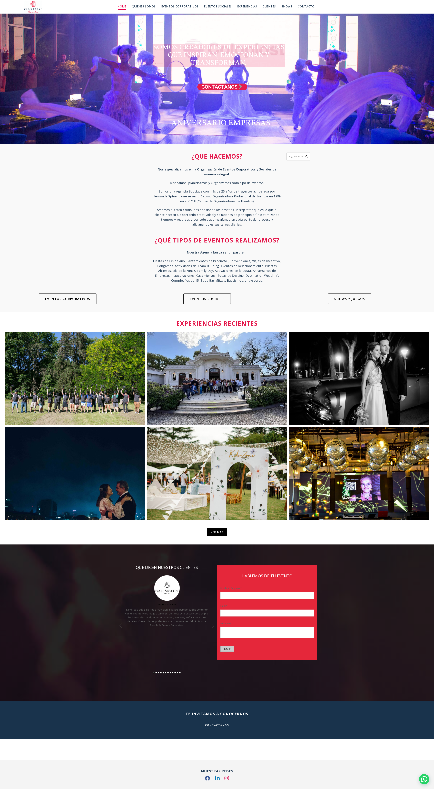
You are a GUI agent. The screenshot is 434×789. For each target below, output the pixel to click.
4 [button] (161, 673)
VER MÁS (217, 532)
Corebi (217, 416)
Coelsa (74, 416)
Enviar (227, 649)
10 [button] (175, 673)
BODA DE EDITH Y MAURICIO (75, 511)
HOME (122, 6)
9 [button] (173, 673)
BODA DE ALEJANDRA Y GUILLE (359, 416)
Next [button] (213, 625)
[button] (424, 779)
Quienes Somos (144, 6)
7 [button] (168, 673)
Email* (223, 605)
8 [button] (170, 673)
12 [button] (180, 673)
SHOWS (287, 6)
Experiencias (247, 6)
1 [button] (154, 673)
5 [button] (163, 673)
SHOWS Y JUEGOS (349, 299)
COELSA (167, 604)
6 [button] (165, 673)
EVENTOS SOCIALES (207, 299)
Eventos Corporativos (180, 6)
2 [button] (156, 673)
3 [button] (158, 673)
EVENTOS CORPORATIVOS (67, 299)
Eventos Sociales (218, 6)
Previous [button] (120, 625)
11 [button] (177, 673)
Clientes (269, 6)
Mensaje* (225, 623)
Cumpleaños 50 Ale (359, 511)
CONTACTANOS (217, 725)
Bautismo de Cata (217, 511)
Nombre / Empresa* (231, 588)
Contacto (306, 6)
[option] (167, 613)
